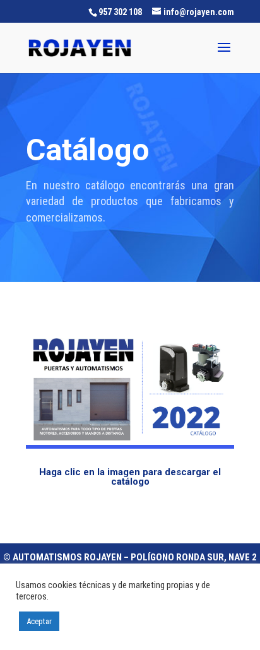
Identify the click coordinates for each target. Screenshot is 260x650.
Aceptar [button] (39, 621)
